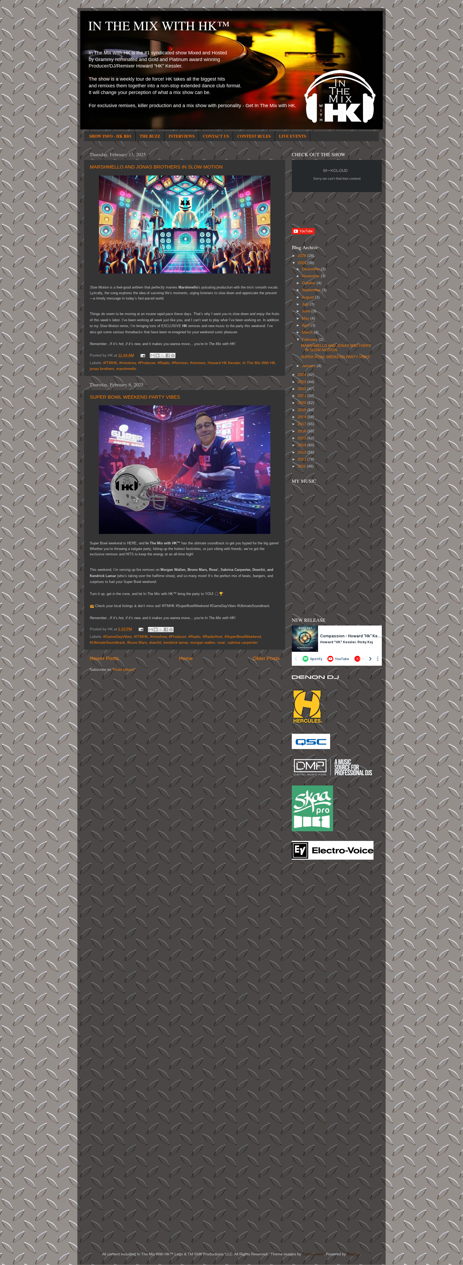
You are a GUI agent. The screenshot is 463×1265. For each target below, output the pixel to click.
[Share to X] (162, 355)
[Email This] (152, 355)
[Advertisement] (313, 949)
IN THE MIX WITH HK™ (159, 25)
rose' (221, 643)
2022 (302, 389)
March (308, 332)
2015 (302, 438)
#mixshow (127, 363)
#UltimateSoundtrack (107, 643)
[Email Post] (143, 355)
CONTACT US (216, 136)
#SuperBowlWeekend (243, 637)
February (310, 340)
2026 (302, 256)
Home (186, 658)
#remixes (198, 363)
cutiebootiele (313, 1254)
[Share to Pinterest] (173, 355)
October (309, 283)
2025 (302, 263)
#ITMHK (110, 363)
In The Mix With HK (258, 363)
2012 (302, 459)
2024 (302, 375)
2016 (302, 431)
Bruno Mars (137, 643)
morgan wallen (202, 643)
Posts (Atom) (124, 670)
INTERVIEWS (182, 136)
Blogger (353, 1254)
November (311, 276)
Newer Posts (104, 658)
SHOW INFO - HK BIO (110, 136)
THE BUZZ (150, 136)
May (306, 318)
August (308, 297)
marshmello (126, 369)
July (306, 304)
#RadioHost (212, 637)
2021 (302, 396)
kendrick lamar (175, 643)
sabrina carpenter (243, 643)
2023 (302, 382)
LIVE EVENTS (292, 136)
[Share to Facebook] (167, 355)
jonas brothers (102, 369)
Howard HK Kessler (224, 363)
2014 (302, 445)
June (306, 311)
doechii (155, 643)
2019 (302, 410)
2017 (302, 424)
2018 (302, 417)
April (306, 325)
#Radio (164, 363)
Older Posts (266, 658)
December (311, 269)
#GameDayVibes (117, 637)
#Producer (146, 363)
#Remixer (180, 363)
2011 (302, 466)
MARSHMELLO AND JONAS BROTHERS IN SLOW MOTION (156, 167)
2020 (302, 403)
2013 (302, 452)
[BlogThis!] (157, 355)
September (312, 290)
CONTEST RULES (254, 136)
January (309, 366)
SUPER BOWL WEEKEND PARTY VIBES (135, 397)
